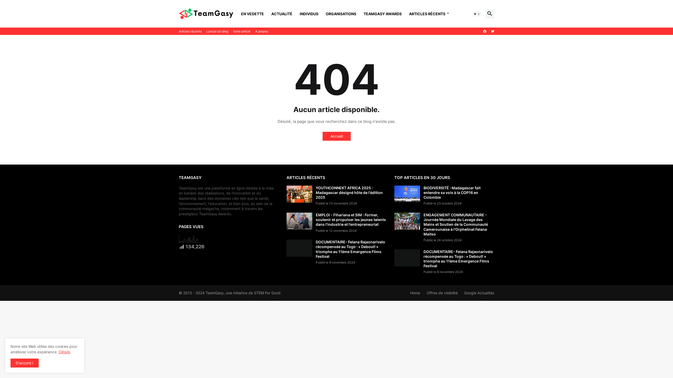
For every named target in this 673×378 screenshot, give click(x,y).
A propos (261, 31)
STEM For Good (267, 293)
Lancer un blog (217, 31)
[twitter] (492, 31)
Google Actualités (479, 293)
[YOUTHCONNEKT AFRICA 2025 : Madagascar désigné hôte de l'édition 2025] (299, 194)
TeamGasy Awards (383, 14)
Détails (64, 352)
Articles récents (427, 14)
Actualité (281, 14)
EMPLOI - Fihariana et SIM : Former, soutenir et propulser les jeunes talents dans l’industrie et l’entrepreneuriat (351, 220)
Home (415, 293)
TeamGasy (215, 293)
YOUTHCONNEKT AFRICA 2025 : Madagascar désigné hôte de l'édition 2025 (349, 193)
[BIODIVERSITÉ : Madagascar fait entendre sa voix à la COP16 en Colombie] (407, 194)
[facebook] (484, 31)
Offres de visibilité (442, 293)
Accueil (336, 136)
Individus (309, 14)
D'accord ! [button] (24, 363)
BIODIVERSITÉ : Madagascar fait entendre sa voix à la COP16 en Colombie (452, 193)
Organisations (341, 14)
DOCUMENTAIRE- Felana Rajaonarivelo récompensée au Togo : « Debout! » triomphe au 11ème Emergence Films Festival (350, 249)
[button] (476, 14)
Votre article (242, 31)
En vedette (252, 14)
